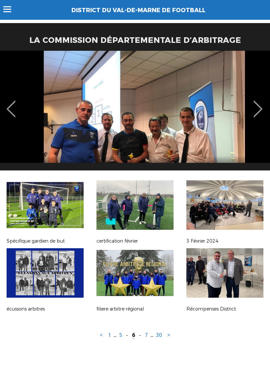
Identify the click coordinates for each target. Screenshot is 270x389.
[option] (135, 113)
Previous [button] (11, 104)
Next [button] (258, 104)
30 (159, 335)
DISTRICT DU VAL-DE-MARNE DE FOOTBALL (138, 10)
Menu (10, 9)
